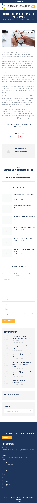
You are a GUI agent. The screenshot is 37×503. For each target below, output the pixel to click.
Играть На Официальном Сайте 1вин (22, 355)
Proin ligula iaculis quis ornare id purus (24, 218)
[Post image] (7, 198)
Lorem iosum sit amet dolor (23, 238)
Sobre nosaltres (9, 478)
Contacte (7, 488)
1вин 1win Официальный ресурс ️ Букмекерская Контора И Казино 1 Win (22, 364)
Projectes (7, 485)
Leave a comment (18, 126)
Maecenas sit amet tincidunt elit (24, 227)
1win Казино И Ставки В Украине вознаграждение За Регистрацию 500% (21, 338)
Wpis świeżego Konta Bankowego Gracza (18, 381)
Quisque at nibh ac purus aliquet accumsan (24, 196)
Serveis (6, 481)
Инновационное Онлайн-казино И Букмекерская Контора (22, 347)
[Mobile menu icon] (33, 6)
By (16, 124)
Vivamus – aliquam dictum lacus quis (24, 250)
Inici (5, 474)
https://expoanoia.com (21, 152)
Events (5, 32)
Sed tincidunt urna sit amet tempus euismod (23, 207)
